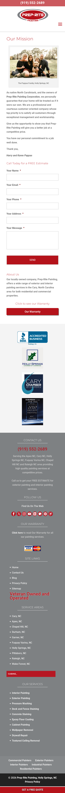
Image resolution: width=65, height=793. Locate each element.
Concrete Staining (21, 714)
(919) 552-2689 (32, 449)
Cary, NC (16, 616)
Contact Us (18, 572)
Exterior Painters (44, 760)
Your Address (14, 213)
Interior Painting (20, 693)
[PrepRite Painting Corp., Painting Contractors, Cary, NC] (32, 338)
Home (15, 567)
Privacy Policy (19, 583)
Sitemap (16, 588)
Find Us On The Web (33, 506)
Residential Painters (31, 768)
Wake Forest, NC (21, 663)
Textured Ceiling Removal (26, 740)
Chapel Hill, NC (20, 626)
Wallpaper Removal (22, 730)
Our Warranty (33, 311)
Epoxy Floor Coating (23, 719)
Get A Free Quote (32, 789)
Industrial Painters (42, 764)
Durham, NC (18, 632)
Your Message (15, 228)
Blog (14, 577)
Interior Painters (19, 764)
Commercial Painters (19, 760)
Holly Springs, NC (21, 648)
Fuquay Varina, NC (22, 642)
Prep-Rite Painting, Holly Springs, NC (37, 777)
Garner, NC (18, 637)
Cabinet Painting (21, 724)
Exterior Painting (21, 698)
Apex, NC (17, 621)
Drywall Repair (20, 735)
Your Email (13, 185)
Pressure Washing (22, 703)
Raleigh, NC (18, 658)
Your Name (13, 170)
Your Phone (13, 199)
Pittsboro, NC (19, 653)
